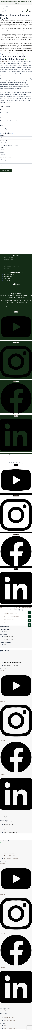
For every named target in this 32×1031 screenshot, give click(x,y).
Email (1, 147)
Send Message (6, 170)
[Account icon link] (22, 11)
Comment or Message (6, 157)
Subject (2, 152)
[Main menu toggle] (3, 11)
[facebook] (30, 11)
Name (2, 135)
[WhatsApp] (29, 612)
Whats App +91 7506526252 (23, 608)
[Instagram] (29, 620)
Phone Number (4, 140)
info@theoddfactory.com (7, 608)
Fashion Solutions (14, 610)
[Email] (29, 625)
